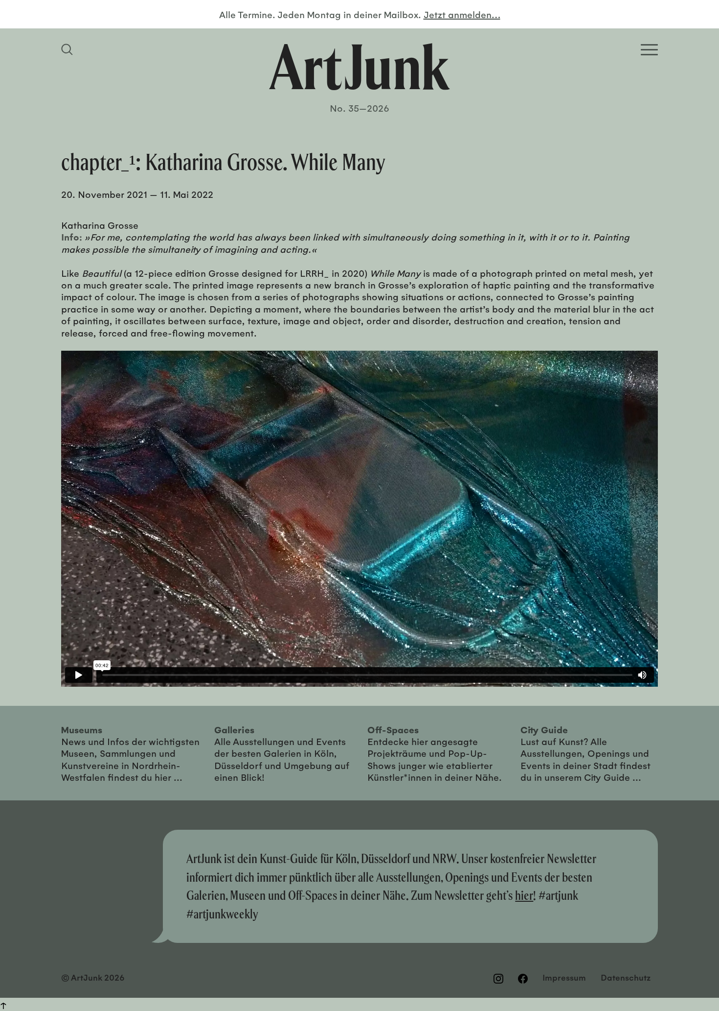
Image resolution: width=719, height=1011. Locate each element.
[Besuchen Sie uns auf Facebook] (523, 978)
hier (524, 895)
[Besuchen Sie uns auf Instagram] (498, 978)
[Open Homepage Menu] (649, 49)
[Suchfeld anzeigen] (68, 49)
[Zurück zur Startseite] (359, 66)
